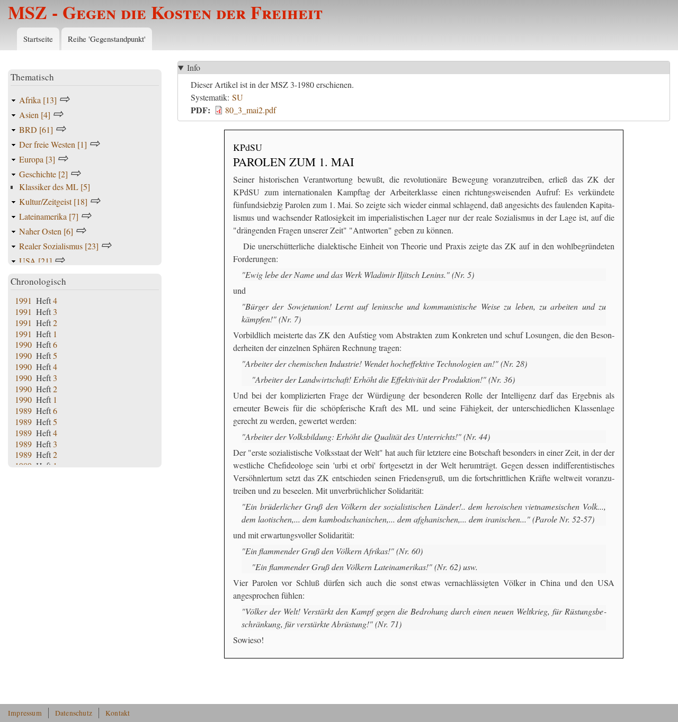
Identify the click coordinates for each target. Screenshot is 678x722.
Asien (34, 114)
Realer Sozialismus (59, 245)
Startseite (38, 38)
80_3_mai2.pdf (250, 109)
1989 (23, 410)
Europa (37, 159)
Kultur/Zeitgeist (53, 201)
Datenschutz (73, 713)
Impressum (25, 713)
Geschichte (43, 173)
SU (237, 97)
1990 (23, 344)
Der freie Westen (53, 144)
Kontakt (117, 713)
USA (35, 260)
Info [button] (193, 67)
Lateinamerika (48, 216)
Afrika (38, 99)
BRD (36, 129)
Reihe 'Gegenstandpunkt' (107, 38)
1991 (23, 300)
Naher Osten (46, 231)
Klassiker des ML (54, 186)
